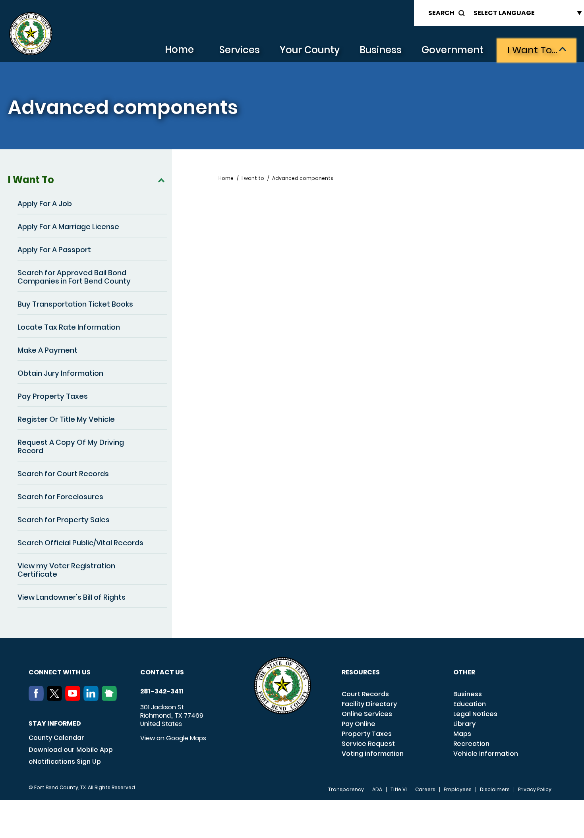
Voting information (373, 753)
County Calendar (56, 737)
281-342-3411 (162, 691)
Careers (425, 789)
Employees (458, 789)
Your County (310, 49)
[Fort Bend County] (30, 34)
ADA (377, 789)
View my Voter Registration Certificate (66, 570)
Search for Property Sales (63, 520)
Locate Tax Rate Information (68, 327)
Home (179, 49)
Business (381, 49)
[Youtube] (74, 699)
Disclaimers (495, 789)
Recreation (471, 743)
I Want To (31, 179)
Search (441, 12)
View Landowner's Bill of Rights (71, 597)
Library (464, 723)
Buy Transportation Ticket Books (75, 304)
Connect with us (60, 672)
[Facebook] (38, 699)
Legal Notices (475, 713)
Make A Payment (47, 350)
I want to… (532, 49)
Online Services (367, 713)
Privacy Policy (534, 789)
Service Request (368, 743)
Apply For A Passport (54, 250)
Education (469, 704)
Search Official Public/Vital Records (80, 543)
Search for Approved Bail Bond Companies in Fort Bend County (74, 277)
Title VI (399, 789)
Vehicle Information (485, 753)
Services (239, 49)
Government (452, 49)
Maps (462, 733)
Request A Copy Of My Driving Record (70, 446)
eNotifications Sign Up (65, 761)
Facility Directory (369, 704)
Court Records (365, 694)
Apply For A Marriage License (68, 227)
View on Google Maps (173, 738)
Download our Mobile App (71, 749)
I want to (253, 178)
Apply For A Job (44, 204)
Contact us (162, 672)
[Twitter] (56, 699)
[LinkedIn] (92, 699)
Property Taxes (367, 733)
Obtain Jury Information (60, 373)
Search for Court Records (63, 474)
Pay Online (358, 723)
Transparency (346, 789)
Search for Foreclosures (60, 497)
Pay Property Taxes (52, 396)
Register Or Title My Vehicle (66, 419)
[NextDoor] (111, 699)
